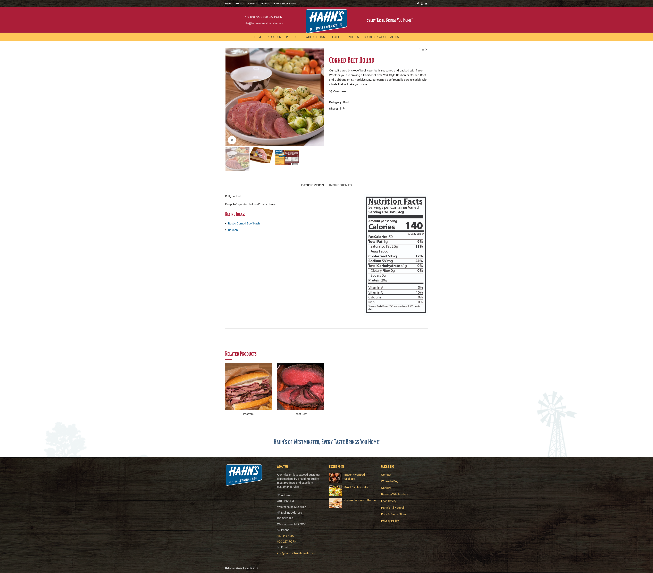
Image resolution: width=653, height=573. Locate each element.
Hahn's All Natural (392, 507)
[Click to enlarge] (232, 140)
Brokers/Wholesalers (394, 494)
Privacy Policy (390, 520)
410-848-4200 (253, 17)
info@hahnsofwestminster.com (263, 23)
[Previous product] (419, 49)
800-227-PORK (272, 17)
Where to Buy (389, 481)
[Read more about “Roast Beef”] (321, 369)
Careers (386, 487)
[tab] (312, 183)
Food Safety (388, 501)
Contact (386, 474)
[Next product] (426, 49)
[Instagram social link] (422, 3)
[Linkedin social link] (426, 3)
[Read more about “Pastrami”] (269, 369)
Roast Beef (300, 414)
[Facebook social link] (418, 3)
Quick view (269, 376)
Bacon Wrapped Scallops (354, 476)
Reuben (233, 230)
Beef (346, 102)
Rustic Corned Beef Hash (244, 223)
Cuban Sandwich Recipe (360, 500)
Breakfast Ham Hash (357, 487)
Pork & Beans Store (393, 514)
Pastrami (248, 414)
